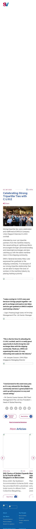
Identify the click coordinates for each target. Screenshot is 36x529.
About (5, 513)
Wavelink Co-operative (8, 524)
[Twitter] (11, 408)
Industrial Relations (8, 519)
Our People (22, 513)
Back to (18, 422)
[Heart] (29, 408)
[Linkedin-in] (15, 408)
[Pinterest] (24, 408)
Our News (6, 516)
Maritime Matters (7, 521)
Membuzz (21, 518)
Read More (10, 497)
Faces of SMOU (22, 515)
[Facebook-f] (6, 408)
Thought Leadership (24, 520)
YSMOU (21, 522)
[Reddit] (20, 408)
